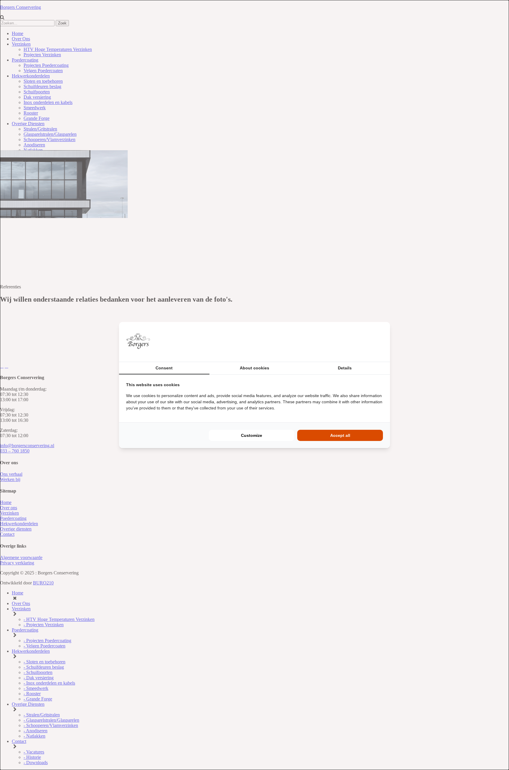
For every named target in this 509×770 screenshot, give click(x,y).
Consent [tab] (164, 368)
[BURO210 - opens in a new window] (361, 341)
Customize (251, 435)
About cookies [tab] (254, 368)
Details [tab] (345, 368)
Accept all (340, 435)
